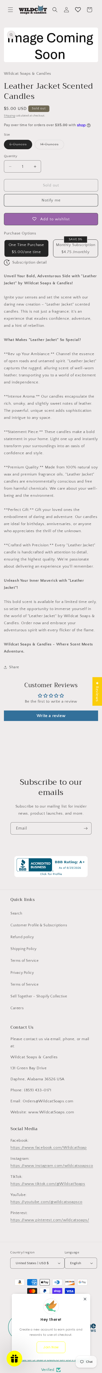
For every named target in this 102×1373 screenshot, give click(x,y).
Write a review (51, 715)
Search (16, 913)
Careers (17, 1008)
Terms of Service (24, 961)
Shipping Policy (23, 949)
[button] (10, 9)
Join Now (51, 1347)
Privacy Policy (22, 973)
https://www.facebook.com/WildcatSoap (48, 1147)
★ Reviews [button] (97, 691)
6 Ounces (20, 145)
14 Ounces (52, 145)
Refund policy (22, 937)
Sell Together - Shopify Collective (38, 996)
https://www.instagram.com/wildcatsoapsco (51, 1165)
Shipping (9, 115)
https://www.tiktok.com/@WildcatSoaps (47, 1184)
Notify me (51, 200)
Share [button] (14, 667)
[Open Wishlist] (78, 9)
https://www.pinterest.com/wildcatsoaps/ (49, 1220)
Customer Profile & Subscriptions (38, 925)
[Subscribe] (85, 828)
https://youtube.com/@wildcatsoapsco (46, 1202)
